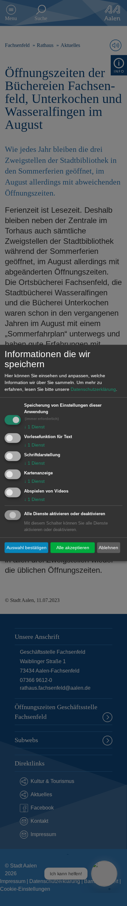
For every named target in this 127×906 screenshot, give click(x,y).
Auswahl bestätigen (27, 547)
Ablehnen (108, 547)
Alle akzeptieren (72, 547)
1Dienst (34, 426)
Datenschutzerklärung (93, 389)
